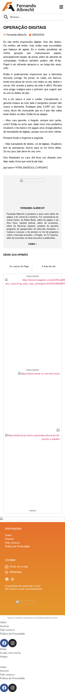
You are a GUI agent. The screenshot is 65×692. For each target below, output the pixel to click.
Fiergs (32, 511)
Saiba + (32, 244)
